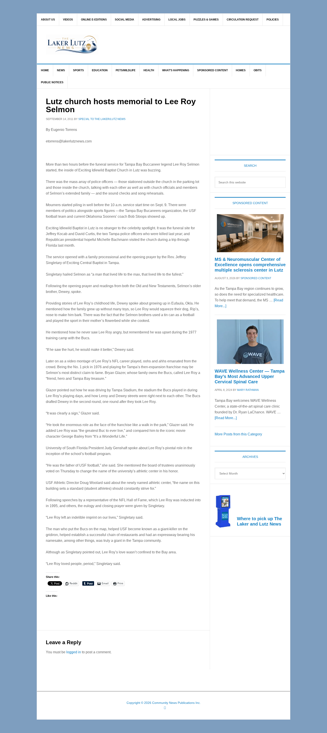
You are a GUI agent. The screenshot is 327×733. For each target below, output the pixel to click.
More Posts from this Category (238, 434)
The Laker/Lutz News (175, 45)
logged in (73, 652)
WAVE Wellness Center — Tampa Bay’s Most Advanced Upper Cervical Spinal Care (250, 376)
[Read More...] (226, 418)
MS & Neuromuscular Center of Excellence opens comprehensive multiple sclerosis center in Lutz (250, 264)
